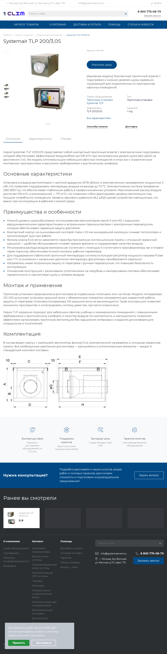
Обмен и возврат (71, 562)
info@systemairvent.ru (91, 3)
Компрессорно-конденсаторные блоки (42, 594)
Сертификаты (11, 553)
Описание (13, 138)
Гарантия (66, 557)
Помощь (66, 541)
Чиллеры (37, 581)
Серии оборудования (16, 548)
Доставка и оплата (71, 548)
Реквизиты (9, 566)
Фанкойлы (38, 585)
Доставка (131, 127)
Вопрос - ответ (69, 567)
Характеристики (40, 138)
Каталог (37, 541)
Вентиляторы (40, 618)
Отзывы (66, 138)
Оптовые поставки (71, 553)
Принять (19, 642)
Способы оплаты (97, 127)
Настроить (44, 642)
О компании (11, 541)
